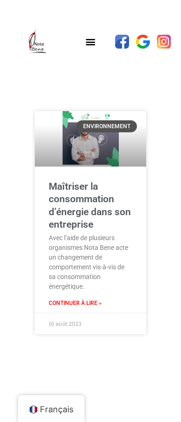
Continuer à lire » (75, 303)
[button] (90, 42)
